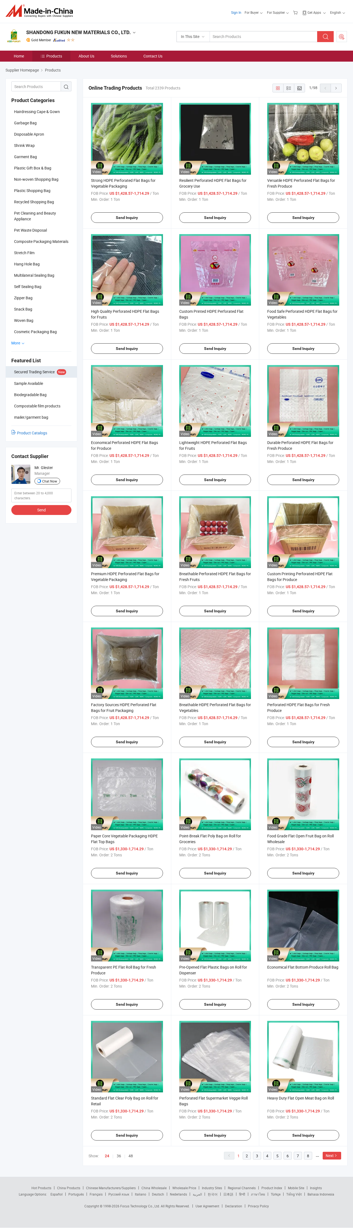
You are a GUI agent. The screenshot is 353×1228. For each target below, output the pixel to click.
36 (119, 1155)
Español (56, 1194)
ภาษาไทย (258, 1194)
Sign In (236, 12)
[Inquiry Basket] (296, 12)
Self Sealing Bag (27, 286)
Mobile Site (296, 1188)
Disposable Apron (29, 134)
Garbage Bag (25, 122)
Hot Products (41, 1188)
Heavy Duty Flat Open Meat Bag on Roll (300, 1098)
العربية (197, 1194)
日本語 (228, 1194)
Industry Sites (212, 1188)
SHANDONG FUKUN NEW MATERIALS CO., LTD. (78, 32)
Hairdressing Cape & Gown (37, 111)
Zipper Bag (23, 297)
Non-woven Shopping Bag (36, 179)
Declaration (233, 1206)
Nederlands (178, 1194)
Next (330, 1155)
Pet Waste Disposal (30, 230)
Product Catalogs (32, 432)
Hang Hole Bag (27, 264)
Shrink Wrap (24, 145)
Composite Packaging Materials (41, 241)
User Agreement (207, 1206)
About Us (86, 56)
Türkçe (275, 1194)
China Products (68, 1188)
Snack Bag (23, 309)
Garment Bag (25, 156)
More (16, 343)
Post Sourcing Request (341, 36)
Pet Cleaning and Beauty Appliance (35, 215)
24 (107, 1156)
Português (76, 1194)
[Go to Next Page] (336, 88)
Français (96, 1194)
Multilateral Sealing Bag (34, 275)
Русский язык (118, 1194)
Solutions (119, 56)
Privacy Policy (258, 1206)
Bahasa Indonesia (320, 1194)
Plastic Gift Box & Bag (32, 168)
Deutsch (158, 1194)
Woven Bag (23, 320)
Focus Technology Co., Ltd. (140, 1206)
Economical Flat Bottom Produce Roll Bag (302, 967)
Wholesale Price (184, 1188)
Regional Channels (242, 1188)
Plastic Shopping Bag (32, 190)
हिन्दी (242, 1194)
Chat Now (49, 481)
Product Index (271, 1188)
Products (54, 56)
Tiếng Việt (294, 1194)
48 (131, 1155)
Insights (316, 1188)
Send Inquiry (127, 217)
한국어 (213, 1194)
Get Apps (314, 12)
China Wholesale (154, 1188)
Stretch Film (24, 252)
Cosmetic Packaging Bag (35, 331)
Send (41, 509)
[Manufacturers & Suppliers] (41, 10)
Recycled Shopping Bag (34, 201)
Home (19, 56)
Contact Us (152, 56)
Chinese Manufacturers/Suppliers (111, 1188)
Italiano (140, 1194)
